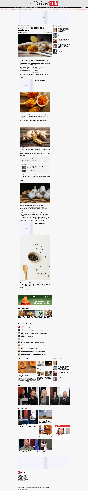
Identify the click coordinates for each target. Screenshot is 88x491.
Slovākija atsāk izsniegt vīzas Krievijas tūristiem (30, 327)
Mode (15, 7)
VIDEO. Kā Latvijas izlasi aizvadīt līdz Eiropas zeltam (27, 425)
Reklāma (22, 487)
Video (20, 385)
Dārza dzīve (57, 7)
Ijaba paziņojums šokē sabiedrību (27, 336)
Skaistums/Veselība (24, 7)
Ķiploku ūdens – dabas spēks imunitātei (29, 348)
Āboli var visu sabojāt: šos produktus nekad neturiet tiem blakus (40, 378)
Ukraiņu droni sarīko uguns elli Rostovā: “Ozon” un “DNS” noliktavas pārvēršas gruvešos (37, 170)
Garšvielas (22, 290)
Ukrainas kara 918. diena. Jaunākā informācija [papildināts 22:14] (33, 354)
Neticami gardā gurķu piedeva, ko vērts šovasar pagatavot (21, 318)
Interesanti (67, 7)
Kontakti (48, 487)
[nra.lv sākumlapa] (30, 3)
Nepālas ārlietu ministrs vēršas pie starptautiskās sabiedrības (63, 50)
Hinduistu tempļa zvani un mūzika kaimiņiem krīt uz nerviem (63, 40)
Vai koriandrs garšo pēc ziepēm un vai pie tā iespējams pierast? (39, 318)
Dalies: (31, 292)
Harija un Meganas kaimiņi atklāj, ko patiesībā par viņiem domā (43, 452)
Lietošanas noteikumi (33, 487)
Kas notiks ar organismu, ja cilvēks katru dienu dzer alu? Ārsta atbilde (48, 368)
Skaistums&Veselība (27, 25)
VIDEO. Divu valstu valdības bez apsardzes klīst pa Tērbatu (32, 342)
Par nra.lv (19, 487)
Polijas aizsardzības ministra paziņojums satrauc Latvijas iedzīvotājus (34, 330)
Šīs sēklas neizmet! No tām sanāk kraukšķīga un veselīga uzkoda (26, 375)
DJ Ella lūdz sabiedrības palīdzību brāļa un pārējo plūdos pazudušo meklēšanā (63, 30)
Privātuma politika (27, 487)
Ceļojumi (30, 7)
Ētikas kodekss (42, 487)
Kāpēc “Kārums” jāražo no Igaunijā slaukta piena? (45, 435)
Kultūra (18, 7)
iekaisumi (28, 290)
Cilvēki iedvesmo (36, 7)
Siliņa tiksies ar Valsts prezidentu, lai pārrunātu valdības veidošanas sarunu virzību (36, 339)
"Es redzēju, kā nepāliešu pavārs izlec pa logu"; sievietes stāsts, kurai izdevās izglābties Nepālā (63, 35)
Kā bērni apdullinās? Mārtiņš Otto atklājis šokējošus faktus (25, 451)
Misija (24, 487)
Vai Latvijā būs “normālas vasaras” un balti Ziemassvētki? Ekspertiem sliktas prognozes (36, 345)
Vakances (45, 487)
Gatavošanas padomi (44, 7)
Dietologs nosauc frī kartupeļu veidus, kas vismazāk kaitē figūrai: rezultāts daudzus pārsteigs (30, 318)
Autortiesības (37, 487)
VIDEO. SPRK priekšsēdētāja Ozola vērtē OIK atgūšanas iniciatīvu (34, 333)
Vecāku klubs (51, 7)
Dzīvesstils (21, 25)
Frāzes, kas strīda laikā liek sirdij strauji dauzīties (48, 377)
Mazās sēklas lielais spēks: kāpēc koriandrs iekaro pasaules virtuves (48, 318)
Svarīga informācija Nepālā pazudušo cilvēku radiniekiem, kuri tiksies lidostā (64, 46)
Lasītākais (57, 26)
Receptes (62, 7)
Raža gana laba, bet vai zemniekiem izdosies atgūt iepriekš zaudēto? (45, 421)
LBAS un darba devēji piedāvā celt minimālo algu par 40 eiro (33, 351)
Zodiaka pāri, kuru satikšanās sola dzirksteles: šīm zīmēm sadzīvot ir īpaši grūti (40, 368)
